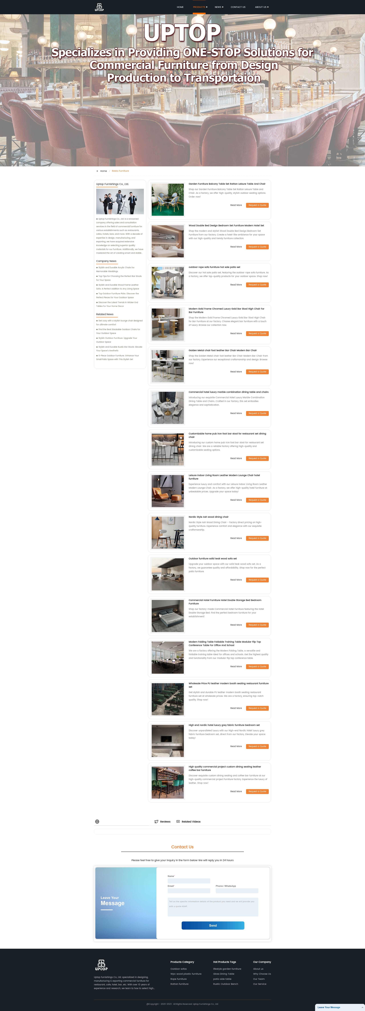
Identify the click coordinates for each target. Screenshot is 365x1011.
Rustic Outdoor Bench (225, 984)
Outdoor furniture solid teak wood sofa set (213, 558)
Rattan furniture (179, 984)
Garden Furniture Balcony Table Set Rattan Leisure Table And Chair (227, 184)
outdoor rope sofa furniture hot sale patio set (214, 267)
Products (199, 7)
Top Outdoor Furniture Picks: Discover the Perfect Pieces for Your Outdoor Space (117, 295)
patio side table (222, 979)
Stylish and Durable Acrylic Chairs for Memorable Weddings (115, 269)
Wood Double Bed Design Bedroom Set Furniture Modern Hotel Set (226, 225)
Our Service (259, 984)
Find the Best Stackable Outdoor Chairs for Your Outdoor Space (118, 331)
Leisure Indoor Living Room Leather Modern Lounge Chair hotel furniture (224, 477)
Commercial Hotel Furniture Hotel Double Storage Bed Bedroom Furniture (225, 602)
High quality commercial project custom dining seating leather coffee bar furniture (225, 768)
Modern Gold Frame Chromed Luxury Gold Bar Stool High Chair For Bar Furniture (226, 310)
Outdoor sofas (179, 969)
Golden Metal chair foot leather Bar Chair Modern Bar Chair (223, 350)
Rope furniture (179, 979)
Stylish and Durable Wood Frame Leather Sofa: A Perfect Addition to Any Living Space (117, 286)
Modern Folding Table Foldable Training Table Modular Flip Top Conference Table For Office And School (225, 643)
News (218, 7)
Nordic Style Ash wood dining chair (209, 517)
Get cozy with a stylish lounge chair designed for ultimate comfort (119, 322)
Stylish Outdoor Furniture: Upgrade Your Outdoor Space (116, 340)
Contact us (238, 7)
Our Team (259, 979)
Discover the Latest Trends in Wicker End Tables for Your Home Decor (117, 304)
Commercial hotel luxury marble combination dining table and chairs (228, 392)
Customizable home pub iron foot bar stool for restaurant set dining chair (227, 435)
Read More (236, 205)
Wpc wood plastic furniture (186, 974)
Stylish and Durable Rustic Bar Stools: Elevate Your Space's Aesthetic (119, 348)
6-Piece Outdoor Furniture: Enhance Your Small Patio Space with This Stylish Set (117, 357)
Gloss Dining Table (223, 974)
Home (180, 7)
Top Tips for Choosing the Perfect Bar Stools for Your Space (119, 278)
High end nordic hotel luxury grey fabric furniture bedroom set (224, 725)
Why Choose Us (262, 974)
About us (260, 7)
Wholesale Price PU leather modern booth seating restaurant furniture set (229, 685)
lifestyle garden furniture (227, 969)
